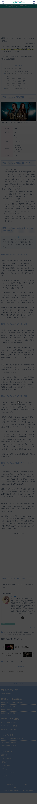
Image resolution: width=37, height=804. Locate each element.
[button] (33, 440)
